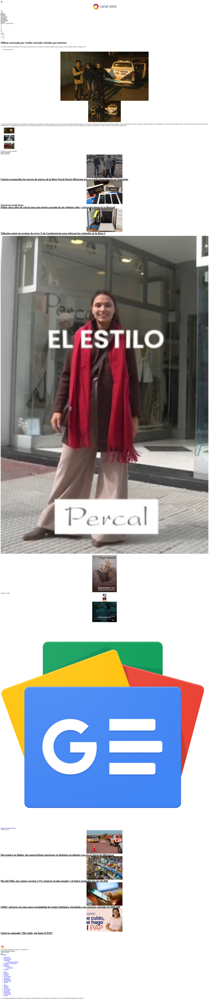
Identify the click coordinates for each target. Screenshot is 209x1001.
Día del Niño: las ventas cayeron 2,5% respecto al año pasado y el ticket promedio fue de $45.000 (54, 880)
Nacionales (3, 18)
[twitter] (104, 599)
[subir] (3, 38)
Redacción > (7, 966)
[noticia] (104, 166)
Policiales (3, 14)
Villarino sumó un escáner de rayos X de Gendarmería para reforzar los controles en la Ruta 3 (53, 233)
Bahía (2, 13)
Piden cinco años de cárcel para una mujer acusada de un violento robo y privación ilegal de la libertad (58, 207)
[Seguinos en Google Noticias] (103, 826)
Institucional (7, 957)
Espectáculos (4, 19)
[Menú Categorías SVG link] (104, 11)
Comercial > (7, 960)
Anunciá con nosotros (12, 962)
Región (2, 22)
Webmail (6, 969)
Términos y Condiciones (10, 963)
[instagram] (104, 597)
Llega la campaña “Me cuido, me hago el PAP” (27, 933)
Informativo (10, 967)
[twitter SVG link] (104, 28)
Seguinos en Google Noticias (8, 828)
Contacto (6, 964)
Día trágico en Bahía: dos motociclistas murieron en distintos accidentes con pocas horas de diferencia (57, 854)
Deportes (3, 15)
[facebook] (104, 595)
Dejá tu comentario (5, 152)
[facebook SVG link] (104, 25)
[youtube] (104, 601)
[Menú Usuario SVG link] (104, 2)
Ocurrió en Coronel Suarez (12, 205)
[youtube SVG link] (104, 30)
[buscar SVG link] (104, 32)
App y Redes (4, 17)
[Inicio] (104, 6)
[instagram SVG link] (104, 26)
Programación (4, 21)
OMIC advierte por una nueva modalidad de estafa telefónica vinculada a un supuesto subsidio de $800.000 (60, 906)
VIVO (2, 33)
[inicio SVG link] (104, 947)
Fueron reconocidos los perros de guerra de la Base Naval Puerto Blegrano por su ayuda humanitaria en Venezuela (64, 179)
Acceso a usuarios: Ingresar (8, 951)
